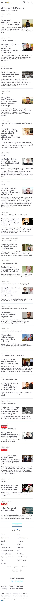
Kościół (8, 14)
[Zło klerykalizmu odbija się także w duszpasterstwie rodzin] (27, 362)
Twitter (17, 570)
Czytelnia (20, 541)
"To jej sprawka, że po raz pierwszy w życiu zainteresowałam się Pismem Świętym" (10, 411)
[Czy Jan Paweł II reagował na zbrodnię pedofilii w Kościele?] (27, 269)
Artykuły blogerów (6, 554)
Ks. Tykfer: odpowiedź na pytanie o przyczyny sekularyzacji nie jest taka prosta (10, 48)
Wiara (7, 212)
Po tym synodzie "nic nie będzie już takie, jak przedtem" (9, 247)
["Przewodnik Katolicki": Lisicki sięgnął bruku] (27, 315)
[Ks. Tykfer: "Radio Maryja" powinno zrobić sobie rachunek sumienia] (27, 161)
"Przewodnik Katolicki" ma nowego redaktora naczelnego (10, 22)
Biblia (18, 550)
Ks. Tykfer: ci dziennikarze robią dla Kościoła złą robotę (10, 435)
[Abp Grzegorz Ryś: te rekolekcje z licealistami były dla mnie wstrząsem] (27, 385)
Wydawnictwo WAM (16, 586)
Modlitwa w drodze (16, 588)
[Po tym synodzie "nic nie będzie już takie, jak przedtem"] (27, 247)
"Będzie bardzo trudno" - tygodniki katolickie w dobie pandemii (10, 74)
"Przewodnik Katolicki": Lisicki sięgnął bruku (8, 315)
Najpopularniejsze (12, 10)
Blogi (2, 544)
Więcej (17, 525)
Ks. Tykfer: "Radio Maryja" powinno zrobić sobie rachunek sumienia (10, 162)
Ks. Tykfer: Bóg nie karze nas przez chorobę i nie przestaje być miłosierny (10, 191)
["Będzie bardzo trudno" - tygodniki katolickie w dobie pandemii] (27, 74)
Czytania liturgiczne (7, 550)
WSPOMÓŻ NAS (18, 581)
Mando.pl (4, 588)
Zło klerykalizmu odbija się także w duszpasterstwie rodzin (10, 361)
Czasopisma (9, 501)
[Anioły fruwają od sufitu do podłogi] (27, 510)
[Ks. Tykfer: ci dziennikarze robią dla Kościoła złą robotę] (27, 435)
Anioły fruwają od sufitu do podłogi (8, 509)
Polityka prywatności (17, 593)
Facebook (13, 570)
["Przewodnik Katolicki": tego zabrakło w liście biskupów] (27, 337)
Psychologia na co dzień (8, 557)
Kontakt (25, 593)
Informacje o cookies (17, 596)
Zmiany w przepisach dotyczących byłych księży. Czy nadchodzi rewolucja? (10, 222)
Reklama (9, 596)
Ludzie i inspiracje (22, 557)
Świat (2, 535)
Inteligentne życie (22, 538)
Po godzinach (5, 538)
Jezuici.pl (4, 586)
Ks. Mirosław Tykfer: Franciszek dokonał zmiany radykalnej (9, 487)
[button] (24, 2)
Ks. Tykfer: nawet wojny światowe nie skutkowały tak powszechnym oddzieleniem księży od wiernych (10, 134)
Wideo (19, 544)
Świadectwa (20, 554)
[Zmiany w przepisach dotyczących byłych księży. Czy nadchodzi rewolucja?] (27, 221)
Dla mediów (3, 596)
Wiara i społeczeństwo (12, 238)
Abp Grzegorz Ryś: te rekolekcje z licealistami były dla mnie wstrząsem (9, 386)
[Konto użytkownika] (32, 2)
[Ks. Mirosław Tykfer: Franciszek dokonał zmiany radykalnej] (27, 488)
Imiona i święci (21, 560)
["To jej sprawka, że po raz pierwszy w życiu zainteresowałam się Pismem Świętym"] (27, 410)
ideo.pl (2, 600)
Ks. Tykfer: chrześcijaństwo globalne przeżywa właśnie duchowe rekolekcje (9, 102)
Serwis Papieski (9, 479)
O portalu (3, 593)
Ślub (2, 560)
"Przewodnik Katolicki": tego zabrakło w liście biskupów (8, 338)
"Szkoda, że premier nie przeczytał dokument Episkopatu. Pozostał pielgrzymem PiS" (10, 460)
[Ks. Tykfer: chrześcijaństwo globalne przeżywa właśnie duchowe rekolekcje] (27, 100)
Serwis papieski (5, 547)
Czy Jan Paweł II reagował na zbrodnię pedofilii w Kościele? (10, 269)
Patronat (25, 596)
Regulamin (8, 593)
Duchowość (20, 547)
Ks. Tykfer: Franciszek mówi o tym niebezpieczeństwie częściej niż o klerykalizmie (10, 292)
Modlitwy (4, 563)
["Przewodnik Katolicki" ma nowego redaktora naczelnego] (27, 23)
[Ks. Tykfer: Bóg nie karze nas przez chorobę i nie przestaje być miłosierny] (27, 190)
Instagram (20, 570)
